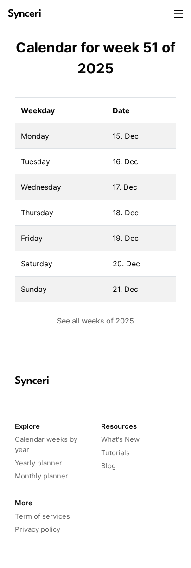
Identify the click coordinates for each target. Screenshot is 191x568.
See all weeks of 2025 (95, 320)
